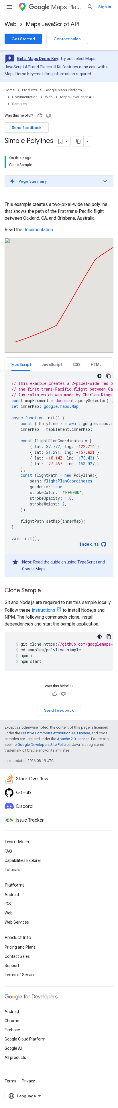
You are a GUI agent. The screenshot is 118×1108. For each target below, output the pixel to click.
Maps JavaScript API (52, 24)
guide (55, 562)
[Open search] (90, 6)
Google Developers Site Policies (43, 744)
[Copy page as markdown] (78, 141)
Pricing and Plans (20, 947)
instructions (43, 610)
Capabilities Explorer (23, 860)
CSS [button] (76, 364)
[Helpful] (40, 115)
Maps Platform (66, 7)
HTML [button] (96, 364)
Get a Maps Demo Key (37, 58)
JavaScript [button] (52, 364)
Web (11, 24)
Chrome (12, 1020)
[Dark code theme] (99, 376)
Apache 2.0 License (73, 739)
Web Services (17, 922)
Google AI (13, 1048)
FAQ (8, 851)
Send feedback (27, 127)
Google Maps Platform (63, 90)
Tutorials (12, 869)
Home (10, 90)
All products (15, 1057)
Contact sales (67, 38)
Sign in (104, 7)
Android (12, 894)
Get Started (23, 38)
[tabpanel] (59, 474)
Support (12, 965)
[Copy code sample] (108, 376)
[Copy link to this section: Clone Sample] (46, 590)
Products (29, 90)
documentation (38, 229)
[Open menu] (9, 7)
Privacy (28, 1081)
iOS (8, 904)
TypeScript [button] (20, 364)
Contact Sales (17, 956)
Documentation (25, 97)
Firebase (12, 1030)
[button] (59, 181)
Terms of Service (20, 974)
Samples (19, 104)
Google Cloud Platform (25, 1039)
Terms (10, 1081)
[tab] (20, 364)
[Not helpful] (48, 115)
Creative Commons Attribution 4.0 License (55, 733)
